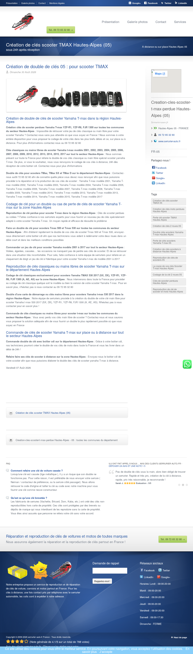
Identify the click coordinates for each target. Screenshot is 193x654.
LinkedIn (182, 3)
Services (180, 21)
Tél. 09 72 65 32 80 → (173, 539)
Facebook (153, 3)
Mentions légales (57, 3)
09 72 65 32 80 (166, 135)
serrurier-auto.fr (35, 636)
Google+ (136, 3)
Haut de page (180, 637)
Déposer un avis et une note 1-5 (127, 465)
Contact (42, 3)
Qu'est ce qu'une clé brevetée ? (29, 498)
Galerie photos (28, 3)
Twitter (168, 3)
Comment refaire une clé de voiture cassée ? (37, 470)
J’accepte (106, 651)
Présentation (12, 3)
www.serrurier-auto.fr (169, 141)
